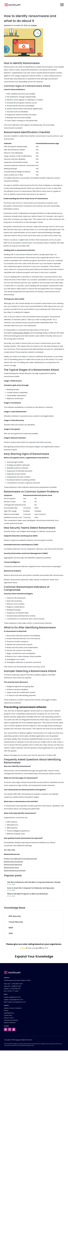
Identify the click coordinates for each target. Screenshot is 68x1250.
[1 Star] (20, 948)
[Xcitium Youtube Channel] (13, 1029)
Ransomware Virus (11, 867)
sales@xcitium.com (15, 997)
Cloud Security (16, 922)
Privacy (6, 1010)
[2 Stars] (21, 948)
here (15, 755)
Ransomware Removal (13, 864)
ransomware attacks (21, 333)
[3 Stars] (22, 948)
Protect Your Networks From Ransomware (20, 859)
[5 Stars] (24, 948)
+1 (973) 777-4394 (12, 991)
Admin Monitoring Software (15, 870)
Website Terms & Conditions (13, 1008)
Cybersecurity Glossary (11, 1020)
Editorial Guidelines (9, 1022)
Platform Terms (9, 1018)
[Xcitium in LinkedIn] (5, 1029)
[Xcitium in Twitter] (9, 1029)
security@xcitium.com (19, 1002)
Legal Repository (9, 1013)
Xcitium (34, 25)
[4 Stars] (23, 948)
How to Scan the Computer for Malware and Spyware (30, 888)
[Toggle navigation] (62, 5)
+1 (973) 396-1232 (14, 988)
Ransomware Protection (13, 862)
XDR (11, 933)
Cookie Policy (8, 1015)
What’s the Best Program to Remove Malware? (27, 894)
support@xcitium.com (16, 999)
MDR (11, 927)
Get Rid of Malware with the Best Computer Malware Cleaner (34, 882)
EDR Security (15, 916)
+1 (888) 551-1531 (16, 986)
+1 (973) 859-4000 (16, 984)
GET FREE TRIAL (9, 850)
